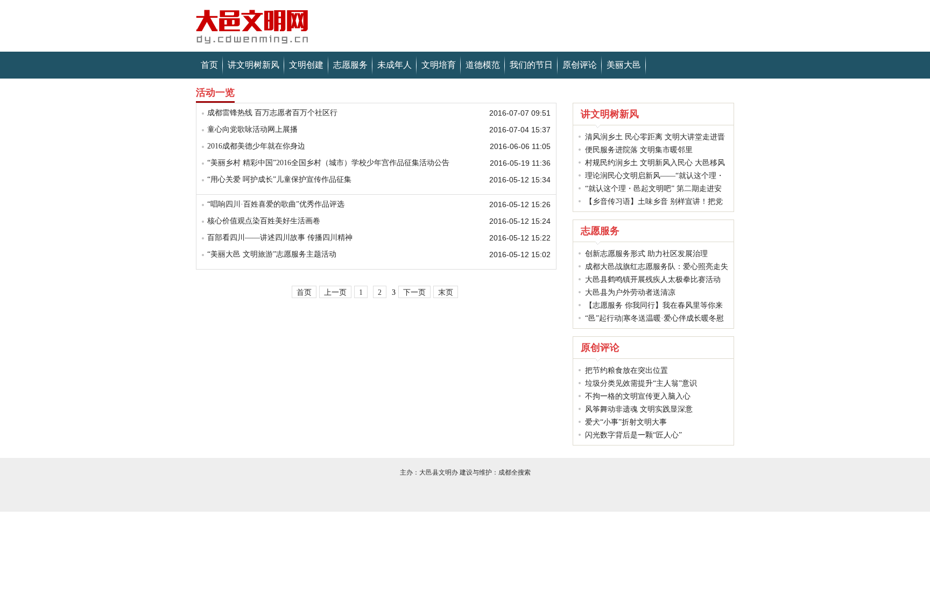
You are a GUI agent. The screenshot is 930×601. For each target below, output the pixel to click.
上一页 (335, 292)
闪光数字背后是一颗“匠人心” (633, 435)
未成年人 (394, 64)
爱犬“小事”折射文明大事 (626, 422)
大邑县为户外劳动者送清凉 (630, 292)
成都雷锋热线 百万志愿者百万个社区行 (272, 113)
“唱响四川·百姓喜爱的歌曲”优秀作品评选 (275, 204)
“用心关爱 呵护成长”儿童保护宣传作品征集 (279, 179)
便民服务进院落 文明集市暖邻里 (639, 150)
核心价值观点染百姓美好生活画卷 (263, 221)
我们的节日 (531, 64)
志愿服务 (350, 64)
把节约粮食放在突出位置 (626, 370)
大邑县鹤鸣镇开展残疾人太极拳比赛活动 (653, 279)
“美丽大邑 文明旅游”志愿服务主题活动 (271, 254)
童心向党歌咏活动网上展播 (252, 129)
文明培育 (438, 64)
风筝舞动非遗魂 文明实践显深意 (639, 409)
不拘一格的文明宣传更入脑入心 (638, 396)
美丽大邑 (624, 64)
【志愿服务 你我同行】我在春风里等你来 (654, 305)
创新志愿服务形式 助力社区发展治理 (646, 254)
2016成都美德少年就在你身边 (256, 146)
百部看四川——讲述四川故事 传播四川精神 (280, 238)
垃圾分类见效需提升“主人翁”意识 (641, 383)
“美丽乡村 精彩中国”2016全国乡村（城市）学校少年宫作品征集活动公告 (328, 163)
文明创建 (306, 64)
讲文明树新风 (253, 64)
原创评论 (579, 64)
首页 (209, 64)
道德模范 (483, 64)
